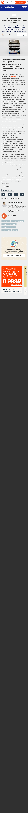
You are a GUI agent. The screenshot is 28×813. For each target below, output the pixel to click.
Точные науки (6, 230)
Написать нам (7, 190)
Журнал (15, 230)
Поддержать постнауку (14, 255)
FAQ (14, 15)
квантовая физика (17, 221)
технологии (12, 215)
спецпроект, (13, 76)
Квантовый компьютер (9, 227)
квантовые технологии (9, 224)
